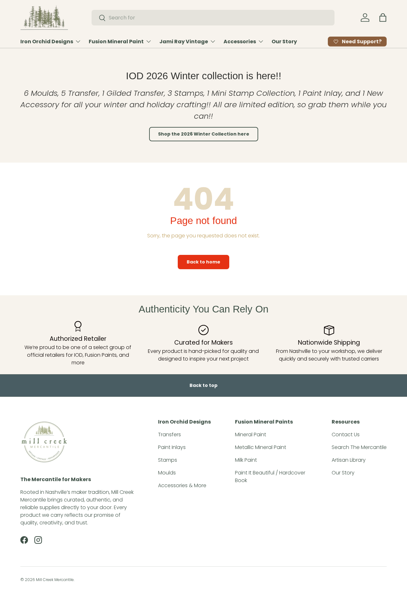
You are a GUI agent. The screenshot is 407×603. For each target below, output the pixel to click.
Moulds (167, 472)
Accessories (240, 41)
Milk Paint (246, 460)
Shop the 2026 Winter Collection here (203, 134)
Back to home (203, 262)
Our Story (284, 41)
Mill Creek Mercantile (55, 579)
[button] (383, 18)
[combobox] (213, 17)
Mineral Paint (250, 434)
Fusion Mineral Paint (116, 41)
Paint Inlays (172, 447)
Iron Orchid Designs (46, 41)
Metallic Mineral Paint (260, 447)
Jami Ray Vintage (183, 41)
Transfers (169, 434)
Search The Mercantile (359, 447)
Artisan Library (349, 460)
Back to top (203, 385)
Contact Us (346, 434)
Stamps (167, 460)
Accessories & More (182, 485)
